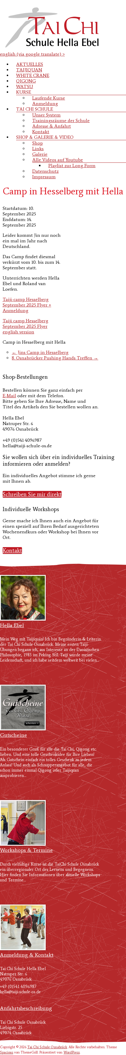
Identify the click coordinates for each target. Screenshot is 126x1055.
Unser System (46, 115)
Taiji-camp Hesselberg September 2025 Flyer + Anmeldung (27, 305)
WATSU (24, 86)
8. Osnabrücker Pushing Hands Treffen (55, 358)
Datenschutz (45, 171)
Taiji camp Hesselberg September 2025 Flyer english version (25, 326)
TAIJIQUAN (29, 70)
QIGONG (26, 81)
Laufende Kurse (48, 98)
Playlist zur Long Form (72, 165)
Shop (37, 143)
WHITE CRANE (32, 75)
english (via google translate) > (32, 54)
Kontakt (40, 131)
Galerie (39, 154)
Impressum (44, 176)
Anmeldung (45, 103)
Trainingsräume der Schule (61, 120)
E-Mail (9, 395)
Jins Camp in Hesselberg (40, 352)
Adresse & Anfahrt (51, 126)
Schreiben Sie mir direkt (32, 494)
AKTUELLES (29, 64)
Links (38, 148)
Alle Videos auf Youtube (57, 159)
